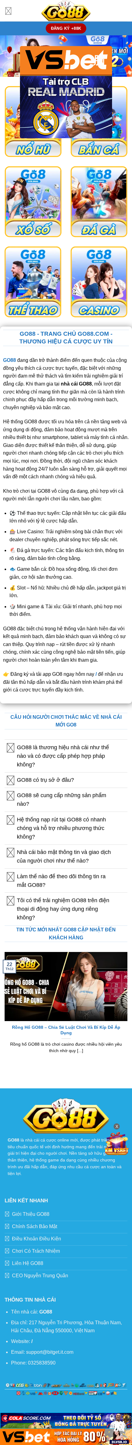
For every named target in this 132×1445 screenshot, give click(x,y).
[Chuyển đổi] (11, 747)
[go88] (66, 10)
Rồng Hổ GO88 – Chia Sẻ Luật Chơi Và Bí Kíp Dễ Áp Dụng (66, 1030)
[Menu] (8, 10)
